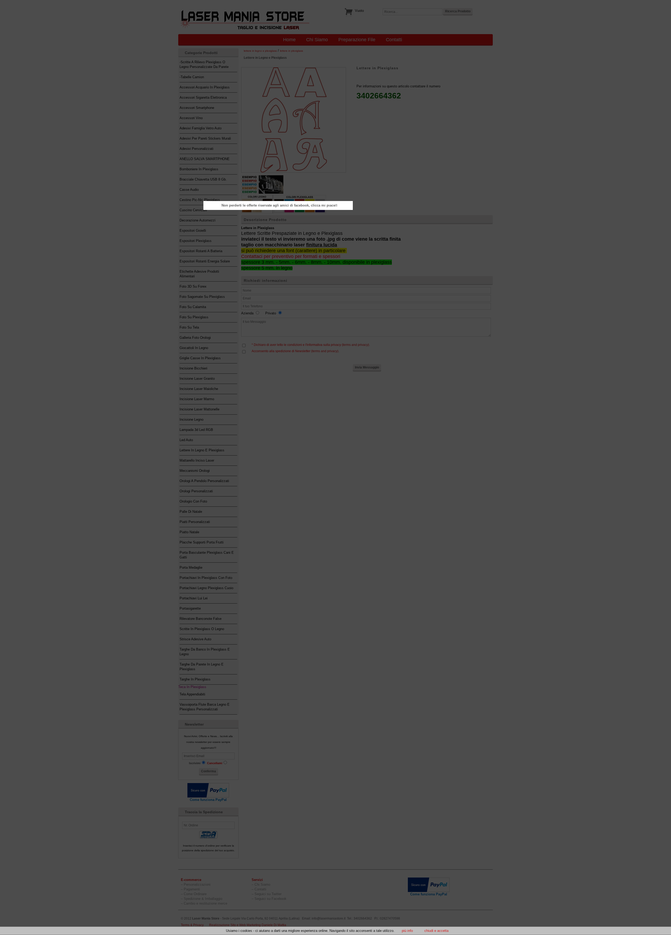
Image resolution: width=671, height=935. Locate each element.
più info (407, 931)
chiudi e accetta (436, 931)
